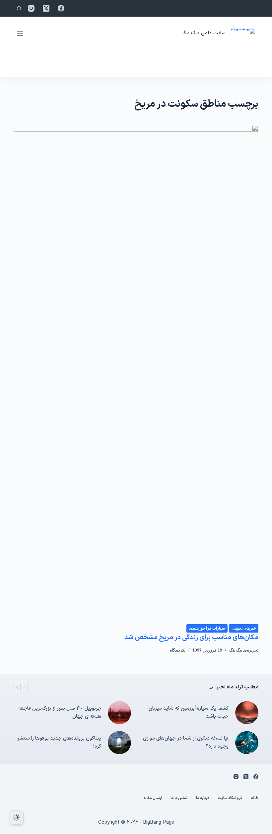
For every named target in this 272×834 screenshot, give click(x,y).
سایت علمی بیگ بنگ (203, 33)
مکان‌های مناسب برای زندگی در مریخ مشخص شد (191, 638)
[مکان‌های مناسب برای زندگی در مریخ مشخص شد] (136, 374)
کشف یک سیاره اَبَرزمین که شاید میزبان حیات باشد (189, 713)
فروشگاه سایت (230, 798)
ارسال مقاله (152, 798)
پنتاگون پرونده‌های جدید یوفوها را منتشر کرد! (59, 743)
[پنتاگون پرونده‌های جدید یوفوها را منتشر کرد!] (119, 742)
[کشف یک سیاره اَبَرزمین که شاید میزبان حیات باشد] (246, 712)
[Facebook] (61, 8)
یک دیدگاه (177, 650)
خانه (254, 798)
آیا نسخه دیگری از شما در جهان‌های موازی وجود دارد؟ (186, 743)
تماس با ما (179, 798)
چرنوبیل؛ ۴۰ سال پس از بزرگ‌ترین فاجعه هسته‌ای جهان (59, 713)
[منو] (20, 33)
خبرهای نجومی (244, 628)
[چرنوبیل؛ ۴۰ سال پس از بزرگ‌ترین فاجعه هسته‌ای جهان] (119, 712)
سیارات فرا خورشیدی (207, 628)
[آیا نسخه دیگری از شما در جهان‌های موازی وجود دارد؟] (246, 742)
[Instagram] (31, 8)
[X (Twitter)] (46, 8)
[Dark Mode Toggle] (16, 817)
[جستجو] (19, 8)
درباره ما (202, 798)
